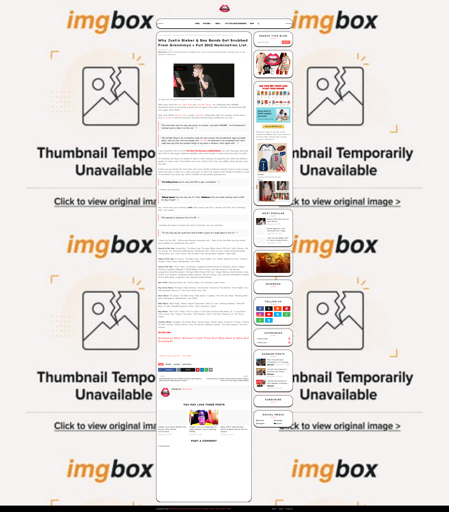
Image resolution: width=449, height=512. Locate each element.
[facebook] (275, 9)
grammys (177, 364)
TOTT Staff (186, 389)
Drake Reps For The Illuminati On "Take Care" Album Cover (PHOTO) (276, 230)
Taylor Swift (187, 104)
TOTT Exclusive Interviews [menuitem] (235, 23)
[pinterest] (288, 9)
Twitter (168, 117)
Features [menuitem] (206, 23)
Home (159, 9)
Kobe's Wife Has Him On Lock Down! (278, 220)
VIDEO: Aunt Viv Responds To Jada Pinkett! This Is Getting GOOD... (203, 429)
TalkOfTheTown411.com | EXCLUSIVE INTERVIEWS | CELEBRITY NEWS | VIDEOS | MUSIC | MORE (200, 509)
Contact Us (289, 509)
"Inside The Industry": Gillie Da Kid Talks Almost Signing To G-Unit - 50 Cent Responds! (278, 370)
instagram (260, 423)
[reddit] (278, 308)
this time (203, 140)
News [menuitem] (217, 23)
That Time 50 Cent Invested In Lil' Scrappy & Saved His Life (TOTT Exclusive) (278, 361)
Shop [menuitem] (252, 23)
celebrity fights (273, 339)
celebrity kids (273, 343)
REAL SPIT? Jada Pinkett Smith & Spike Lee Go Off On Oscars (234, 429)
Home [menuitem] (197, 23)
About (165, 9)
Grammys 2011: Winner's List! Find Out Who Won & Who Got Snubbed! (203, 340)
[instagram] (283, 9)
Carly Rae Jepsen (204, 104)
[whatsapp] (286, 314)
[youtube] (269, 314)
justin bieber (167, 35)
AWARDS (168, 364)
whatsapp (278, 420)
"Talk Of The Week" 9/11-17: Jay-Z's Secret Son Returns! (278, 239)
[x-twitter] (279, 9)
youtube (279, 423)
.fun (179, 104)
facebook (260, 420)
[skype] (292, 9)
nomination (199, 115)
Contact (173, 9)
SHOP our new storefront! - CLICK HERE (175, 356)
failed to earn (180, 115)
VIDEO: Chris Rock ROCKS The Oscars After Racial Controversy (172, 429)
